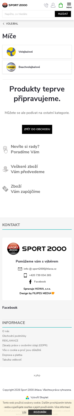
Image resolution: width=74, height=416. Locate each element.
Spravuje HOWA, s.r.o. (37, 289)
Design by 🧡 (37, 293)
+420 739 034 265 (40, 275)
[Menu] (69, 5)
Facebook (40, 281)
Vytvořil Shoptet (39, 397)
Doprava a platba (12, 355)
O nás (5, 331)
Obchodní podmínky (14, 336)
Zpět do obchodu (37, 129)
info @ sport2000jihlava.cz (40, 268)
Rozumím (40, 412)
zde (24, 412)
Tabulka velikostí (11, 360)
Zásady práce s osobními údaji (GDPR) (24, 345)
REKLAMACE (10, 340)
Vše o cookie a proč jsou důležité (21, 350)
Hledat (63, 14)
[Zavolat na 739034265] (46, 5)
